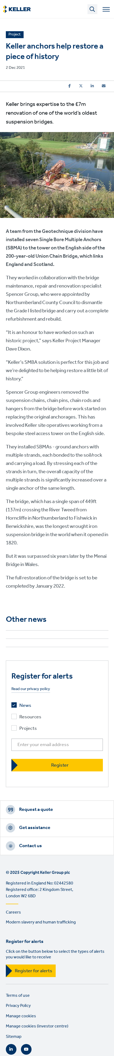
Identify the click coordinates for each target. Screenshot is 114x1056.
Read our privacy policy (30, 689)
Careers (13, 912)
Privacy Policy (18, 1006)
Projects (28, 728)
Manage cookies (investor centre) (37, 1026)
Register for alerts (33, 970)
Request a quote (36, 809)
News (25, 705)
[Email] (104, 85)
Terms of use (18, 995)
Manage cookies (21, 1016)
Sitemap (13, 1037)
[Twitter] (81, 85)
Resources (30, 717)
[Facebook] (69, 85)
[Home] (17, 9)
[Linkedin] (92, 85)
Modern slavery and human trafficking (41, 922)
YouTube (26, 1049)
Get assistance (34, 827)
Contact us (30, 845)
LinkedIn (11, 1049)
